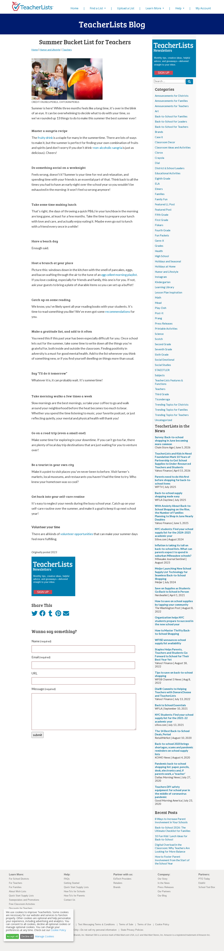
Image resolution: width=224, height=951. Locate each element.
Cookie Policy (162, 924)
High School (162, 256)
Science (159, 333)
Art (157, 111)
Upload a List (125, 8)
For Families (15, 887)
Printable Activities (166, 328)
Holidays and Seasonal (168, 261)
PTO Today (204, 878)
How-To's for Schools (74, 891)
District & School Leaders (169, 168)
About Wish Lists (17, 891)
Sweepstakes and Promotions (24, 900)
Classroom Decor (165, 142)
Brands (159, 131)
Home (75, 8)
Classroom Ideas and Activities (173, 147)
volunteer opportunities (76, 534)
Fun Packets (162, 235)
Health (159, 251)
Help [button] (178, 8)
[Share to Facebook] (42, 613)
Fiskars (159, 225)
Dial (157, 162)
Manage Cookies (44, 936)
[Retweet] (34, 614)
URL (34, 673)
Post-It (159, 313)
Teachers (160, 388)
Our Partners (164, 891)
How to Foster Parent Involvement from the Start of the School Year (172, 860)
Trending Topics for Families (171, 409)
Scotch (159, 338)
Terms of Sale (126, 924)
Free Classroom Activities (22, 904)
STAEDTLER (162, 370)
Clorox (159, 152)
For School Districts (19, 878)
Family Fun (161, 199)
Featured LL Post (165, 204)
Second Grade (163, 344)
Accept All (12, 936)
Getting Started (71, 883)
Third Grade (162, 394)
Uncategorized (163, 420)
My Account (203, 8)
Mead (158, 302)
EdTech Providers (122, 878)
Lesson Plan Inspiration (168, 292)
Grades (159, 245)
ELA (157, 183)
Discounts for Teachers (20, 908)
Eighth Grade (162, 178)
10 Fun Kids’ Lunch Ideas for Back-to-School (171, 837)
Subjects (160, 375)
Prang (158, 318)
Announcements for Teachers (172, 106)
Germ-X (159, 240)
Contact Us (69, 900)
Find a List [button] (97, 8)
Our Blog (162, 895)
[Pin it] (58, 614)
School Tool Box (206, 887)
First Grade (161, 219)
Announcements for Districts (171, 95)
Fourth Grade (162, 230)
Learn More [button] (154, 8)
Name (41, 641)
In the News (164, 883)
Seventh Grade (163, 349)
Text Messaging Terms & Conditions (96, 924)
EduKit (201, 883)
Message (43, 689)
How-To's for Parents (74, 895)
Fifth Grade (161, 214)
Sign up (163, 72)
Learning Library (164, 287)
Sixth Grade (162, 354)
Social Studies (163, 364)
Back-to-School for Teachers (171, 126)
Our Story (162, 878)
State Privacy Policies (132, 930)
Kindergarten (162, 282)
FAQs (67, 878)
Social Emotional (164, 359)
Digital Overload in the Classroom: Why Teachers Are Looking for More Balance (172, 848)
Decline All (27, 936)
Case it (159, 137)
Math (158, 297)
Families (159, 193)
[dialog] (39, 925)
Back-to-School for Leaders (171, 121)
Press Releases (164, 323)
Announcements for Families (171, 100)
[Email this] (66, 614)
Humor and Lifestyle (166, 271)
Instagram (161, 276)
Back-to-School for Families (171, 116)
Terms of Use (144, 924)
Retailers (117, 883)
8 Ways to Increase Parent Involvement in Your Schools (171, 820)
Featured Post (163, 209)
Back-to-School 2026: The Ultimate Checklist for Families (172, 829)
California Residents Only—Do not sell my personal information (85, 930)
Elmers (159, 188)
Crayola (159, 157)
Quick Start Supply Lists (21, 895)
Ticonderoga (162, 399)
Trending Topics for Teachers (172, 414)
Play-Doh (160, 307)
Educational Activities (167, 173)
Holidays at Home (165, 266)
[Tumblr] (50, 614)
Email (40, 657)
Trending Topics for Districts (171, 404)
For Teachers (15, 883)
